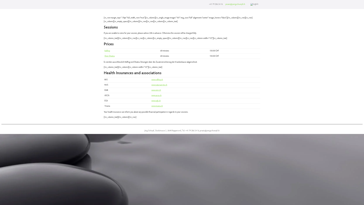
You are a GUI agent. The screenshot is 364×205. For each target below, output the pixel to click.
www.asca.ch (156, 96)
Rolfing (107, 51)
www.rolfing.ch (157, 80)
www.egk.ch (156, 101)
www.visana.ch (157, 106)
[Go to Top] (360, 201)
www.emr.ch (156, 90)
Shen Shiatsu (110, 56)
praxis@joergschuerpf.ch (235, 4)
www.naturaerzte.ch (159, 85)
